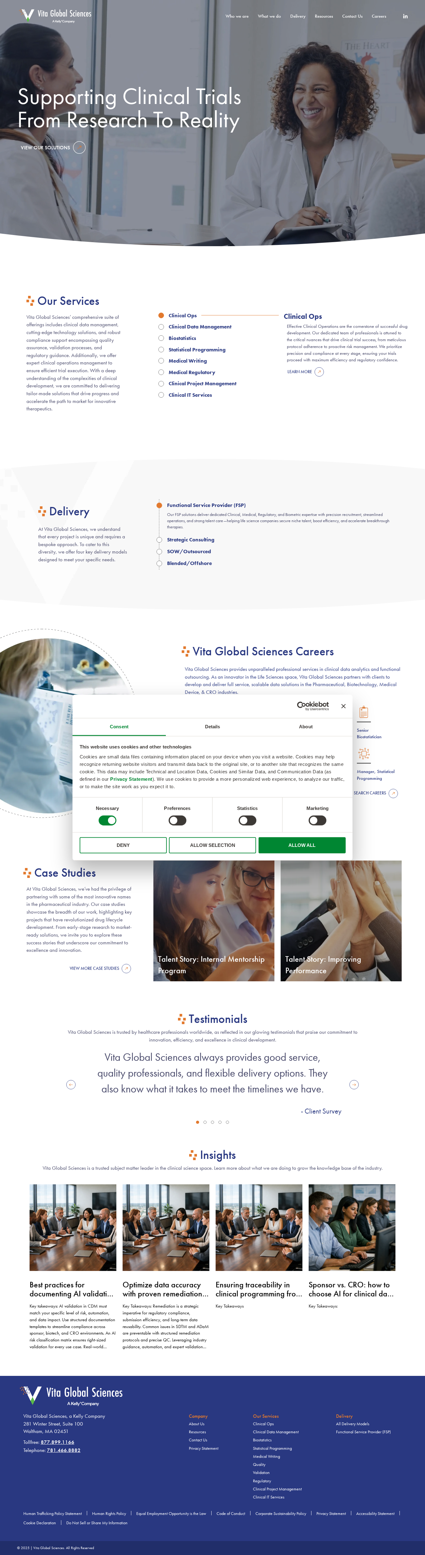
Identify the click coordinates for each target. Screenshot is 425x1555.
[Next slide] (354, 1084)
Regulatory (262, 1481)
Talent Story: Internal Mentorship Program (211, 965)
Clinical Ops (263, 1423)
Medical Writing (266, 1456)
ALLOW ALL (301, 845)
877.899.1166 (57, 1442)
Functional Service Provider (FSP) (363, 1432)
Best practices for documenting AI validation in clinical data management (72, 1298)
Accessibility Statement (375, 1513)
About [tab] (306, 726)
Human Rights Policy (109, 1513)
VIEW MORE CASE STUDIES (94, 968)
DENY (123, 845)
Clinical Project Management (277, 1489)
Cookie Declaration (39, 1523)
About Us (196, 1423)
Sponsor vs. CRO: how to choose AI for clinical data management (351, 1294)
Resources (197, 1432)
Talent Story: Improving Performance (323, 965)
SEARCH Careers (370, 793)
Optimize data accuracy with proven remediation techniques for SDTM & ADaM (162, 1298)
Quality (259, 1464)
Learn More (299, 371)
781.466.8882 (64, 1450)
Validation (261, 1472)
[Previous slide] (71, 1084)
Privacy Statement (131, 778)
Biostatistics (262, 1440)
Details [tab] (212, 726)
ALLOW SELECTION (212, 845)
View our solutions (45, 148)
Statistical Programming (272, 1448)
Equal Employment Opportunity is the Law (171, 1513)
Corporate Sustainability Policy (280, 1513)
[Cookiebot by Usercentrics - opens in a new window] (301, 706)
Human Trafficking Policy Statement (52, 1513)
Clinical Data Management (276, 1432)
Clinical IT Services (268, 1497)
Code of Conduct (231, 1513)
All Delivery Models (352, 1423)
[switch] (177, 820)
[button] (197, 1122)
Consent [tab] (119, 726)
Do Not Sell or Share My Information (97, 1523)
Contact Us (352, 16)
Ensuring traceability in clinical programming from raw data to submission (258, 1294)
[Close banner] (343, 706)
